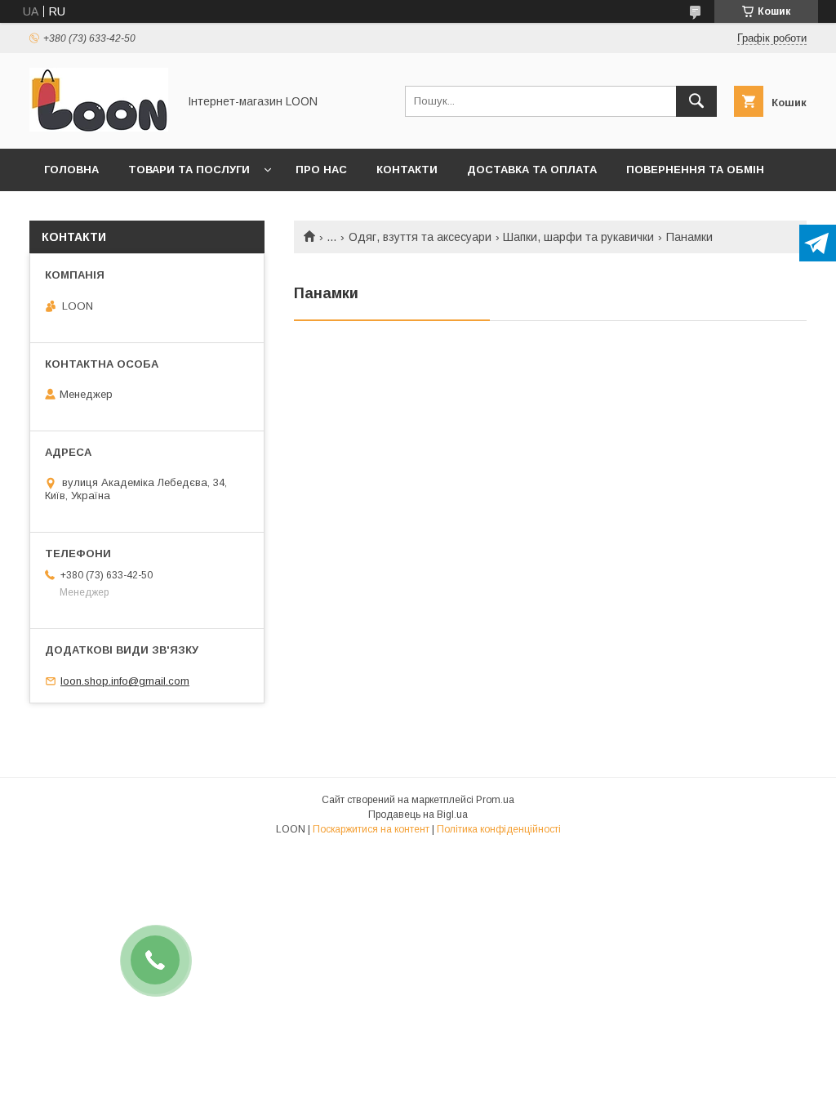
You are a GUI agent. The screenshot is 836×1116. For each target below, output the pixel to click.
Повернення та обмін (695, 169)
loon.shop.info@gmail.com (124, 681)
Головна (71, 169)
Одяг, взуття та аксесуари (420, 236)
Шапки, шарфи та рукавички (578, 236)
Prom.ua (495, 800)
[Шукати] (696, 101)
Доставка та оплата (532, 169)
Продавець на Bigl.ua (418, 814)
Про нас (321, 169)
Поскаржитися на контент (371, 829)
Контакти (407, 169)
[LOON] (98, 127)
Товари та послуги (189, 169)
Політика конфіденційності (499, 829)
